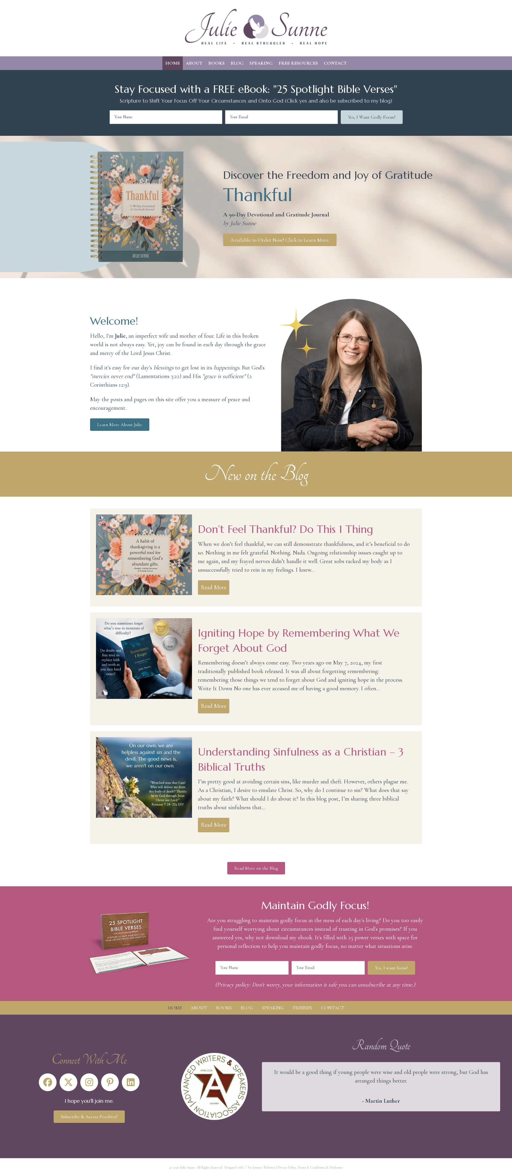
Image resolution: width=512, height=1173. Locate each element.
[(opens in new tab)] (214, 1085)
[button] (372, 117)
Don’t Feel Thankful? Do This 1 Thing (285, 529)
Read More (215, 587)
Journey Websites (263, 1167)
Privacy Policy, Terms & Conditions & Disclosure (310, 1167)
